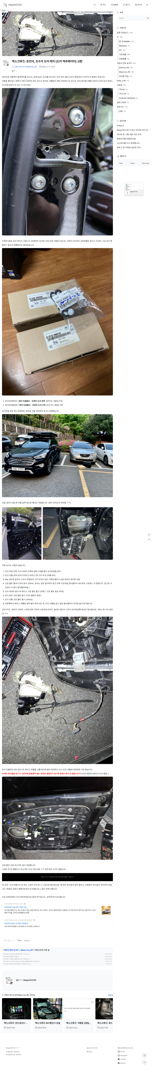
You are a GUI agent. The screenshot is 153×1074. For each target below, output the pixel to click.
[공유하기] (9, 940)
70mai (123, 89)
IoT (122, 50)
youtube (127, 189)
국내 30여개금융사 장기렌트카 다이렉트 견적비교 (22, 926)
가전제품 (124, 54)
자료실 (121, 85)
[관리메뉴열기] (149, 534)
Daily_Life (123, 80)
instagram (128, 186)
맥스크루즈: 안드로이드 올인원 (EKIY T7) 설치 (15, 954)
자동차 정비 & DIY (11, 950)
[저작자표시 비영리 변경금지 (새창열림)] (27, 940)
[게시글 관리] (11, 940)
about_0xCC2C (92, 1048)
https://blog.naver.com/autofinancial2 (18, 920)
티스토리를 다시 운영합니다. (128, 143)
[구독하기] (149, 539)
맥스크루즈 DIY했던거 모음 (10, 956)
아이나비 (124, 94)
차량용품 (124, 59)
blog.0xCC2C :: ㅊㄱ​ (12, 1048)
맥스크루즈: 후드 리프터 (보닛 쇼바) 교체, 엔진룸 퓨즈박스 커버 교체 (20, 961)
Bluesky (89, 1052)
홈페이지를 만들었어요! (126, 139)
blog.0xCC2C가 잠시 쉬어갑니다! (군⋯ (133, 130)
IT (120, 37)
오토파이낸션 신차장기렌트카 (16, 923)
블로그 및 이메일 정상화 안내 (129, 147)
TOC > (4, 11)
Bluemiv (16, 1052)
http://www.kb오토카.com (13, 904)
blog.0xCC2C (134, 191)
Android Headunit (128, 98)
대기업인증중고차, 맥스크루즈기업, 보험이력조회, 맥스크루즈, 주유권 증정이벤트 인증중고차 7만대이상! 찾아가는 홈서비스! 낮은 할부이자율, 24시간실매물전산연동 (50, 911)
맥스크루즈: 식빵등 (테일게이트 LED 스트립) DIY (16, 959)
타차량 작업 (125, 76)
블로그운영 (123, 102)
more (110, 995)
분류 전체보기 (125, 33)
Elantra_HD (126, 67)
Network (124, 46)
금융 (122, 111)
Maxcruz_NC (27, 950)
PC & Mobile (126, 41)
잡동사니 (122, 107)
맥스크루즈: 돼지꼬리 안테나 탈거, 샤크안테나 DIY (16, 964)
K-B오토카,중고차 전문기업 (15, 907)
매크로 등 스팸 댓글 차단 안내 (129, 134)
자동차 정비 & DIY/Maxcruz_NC (25, 67)
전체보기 (120, 125)
